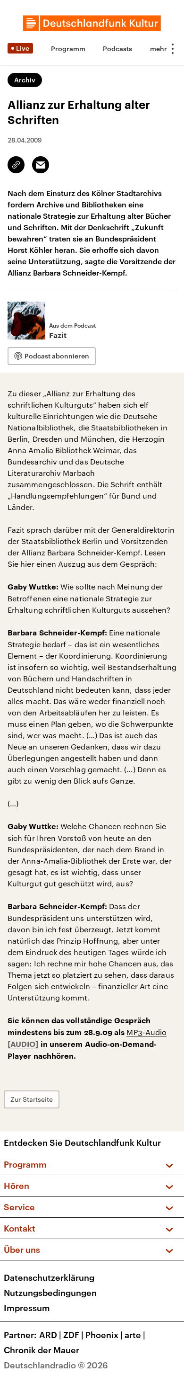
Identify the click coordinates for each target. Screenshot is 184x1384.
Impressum (27, 1308)
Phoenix (104, 1335)
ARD (50, 1335)
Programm (68, 49)
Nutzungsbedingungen (50, 1292)
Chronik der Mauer (41, 1350)
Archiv (24, 80)
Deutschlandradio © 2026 (56, 1365)
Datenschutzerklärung (49, 1277)
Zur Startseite (31, 1099)
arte (135, 1335)
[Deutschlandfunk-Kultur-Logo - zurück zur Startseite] (92, 23)
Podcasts (117, 49)
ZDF (73, 1335)
